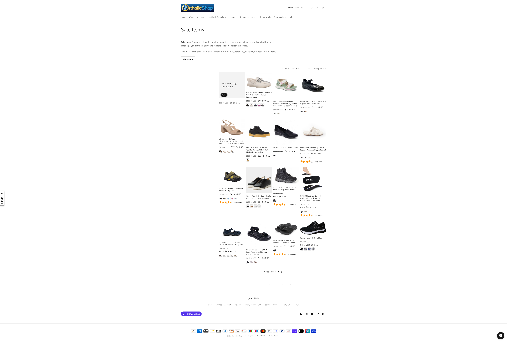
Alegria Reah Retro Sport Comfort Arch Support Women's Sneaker (259, 197)
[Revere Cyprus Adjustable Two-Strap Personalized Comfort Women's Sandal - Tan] (255, 262)
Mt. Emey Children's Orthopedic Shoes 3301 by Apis (231, 189)
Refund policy (261, 336)
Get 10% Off (2, 198)
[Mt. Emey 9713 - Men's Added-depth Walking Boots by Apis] (286, 175)
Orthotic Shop (237, 336)
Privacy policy (249, 336)
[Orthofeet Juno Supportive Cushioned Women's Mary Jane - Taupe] (235, 255)
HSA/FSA (286, 305)
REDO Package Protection (229, 85)
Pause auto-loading (273, 271)
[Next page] (290, 284)
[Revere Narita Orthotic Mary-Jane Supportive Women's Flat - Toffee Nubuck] (305, 111)
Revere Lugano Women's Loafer (285, 148)
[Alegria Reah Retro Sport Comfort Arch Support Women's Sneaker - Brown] (251, 206)
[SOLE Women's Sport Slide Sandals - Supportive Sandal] (286, 229)
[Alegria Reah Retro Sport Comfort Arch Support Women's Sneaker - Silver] (255, 206)
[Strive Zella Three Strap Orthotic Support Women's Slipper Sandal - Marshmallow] (309, 157)
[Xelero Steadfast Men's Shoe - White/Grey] (313, 249)
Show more (188, 59)
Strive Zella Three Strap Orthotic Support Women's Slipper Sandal (313, 149)
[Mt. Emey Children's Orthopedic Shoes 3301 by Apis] (232, 176)
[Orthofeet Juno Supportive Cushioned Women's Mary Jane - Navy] (228, 255)
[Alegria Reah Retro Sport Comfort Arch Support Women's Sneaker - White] (259, 206)
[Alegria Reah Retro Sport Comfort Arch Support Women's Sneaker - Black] (247, 206)
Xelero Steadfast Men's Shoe (311, 238)
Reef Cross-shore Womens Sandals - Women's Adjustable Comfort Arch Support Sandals (285, 103)
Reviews (238, 305)
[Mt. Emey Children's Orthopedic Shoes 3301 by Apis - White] (235, 198)
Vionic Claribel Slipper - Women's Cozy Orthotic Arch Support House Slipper (259, 95)
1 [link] (254, 284)
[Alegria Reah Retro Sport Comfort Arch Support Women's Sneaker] (259, 180)
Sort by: (285, 68)
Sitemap (209, 305)
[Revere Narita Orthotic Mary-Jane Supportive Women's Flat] (313, 85)
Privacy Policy (249, 305)
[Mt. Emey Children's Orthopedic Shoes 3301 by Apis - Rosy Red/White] (232, 198)
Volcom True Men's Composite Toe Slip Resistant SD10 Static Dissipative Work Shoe (257, 150)
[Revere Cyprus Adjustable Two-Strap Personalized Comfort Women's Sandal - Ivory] (251, 262)
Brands (219, 305)
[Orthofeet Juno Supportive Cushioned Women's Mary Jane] (232, 230)
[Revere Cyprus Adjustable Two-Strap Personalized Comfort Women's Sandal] (259, 234)
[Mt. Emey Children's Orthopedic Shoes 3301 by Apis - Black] (220, 198)
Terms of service (274, 336)
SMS (259, 305)
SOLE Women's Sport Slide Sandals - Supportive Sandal (284, 241)
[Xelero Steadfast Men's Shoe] (313, 228)
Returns (267, 305)
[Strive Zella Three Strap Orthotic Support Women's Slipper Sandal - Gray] (305, 157)
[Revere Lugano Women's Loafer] (286, 132)
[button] (193, 17)
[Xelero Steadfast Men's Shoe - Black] (301, 249)
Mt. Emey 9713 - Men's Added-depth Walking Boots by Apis (284, 188)
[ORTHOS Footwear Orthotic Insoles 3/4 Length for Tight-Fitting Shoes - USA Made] (313, 180)
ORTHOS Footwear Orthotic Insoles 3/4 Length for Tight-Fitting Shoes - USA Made (311, 198)
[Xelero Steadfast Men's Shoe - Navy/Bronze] (309, 249)
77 (283, 284)
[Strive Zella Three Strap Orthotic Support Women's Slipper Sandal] (313, 132)
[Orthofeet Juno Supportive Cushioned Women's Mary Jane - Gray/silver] (224, 255)
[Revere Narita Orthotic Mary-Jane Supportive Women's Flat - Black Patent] (301, 111)
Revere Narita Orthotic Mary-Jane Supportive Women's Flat (313, 102)
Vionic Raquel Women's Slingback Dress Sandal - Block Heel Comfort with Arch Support (231, 141)
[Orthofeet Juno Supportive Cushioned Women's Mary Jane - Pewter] (232, 255)
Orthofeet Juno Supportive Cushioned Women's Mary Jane (231, 243)
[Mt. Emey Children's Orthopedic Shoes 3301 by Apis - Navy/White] (228, 198)
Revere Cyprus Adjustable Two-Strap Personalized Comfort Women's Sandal (258, 252)
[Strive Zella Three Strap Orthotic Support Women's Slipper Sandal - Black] (301, 157)
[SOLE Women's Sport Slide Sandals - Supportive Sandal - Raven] (274, 250)
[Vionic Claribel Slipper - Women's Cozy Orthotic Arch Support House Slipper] (259, 80)
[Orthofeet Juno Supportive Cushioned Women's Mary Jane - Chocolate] (220, 255)
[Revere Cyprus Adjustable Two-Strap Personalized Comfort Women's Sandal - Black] (247, 262)
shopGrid (297, 305)
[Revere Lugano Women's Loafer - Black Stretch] (274, 155)
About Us (228, 305)
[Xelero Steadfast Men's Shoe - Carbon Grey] (305, 249)
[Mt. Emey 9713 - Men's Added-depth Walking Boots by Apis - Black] (274, 200)
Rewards (276, 305)
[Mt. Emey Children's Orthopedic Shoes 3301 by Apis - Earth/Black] (224, 198)
